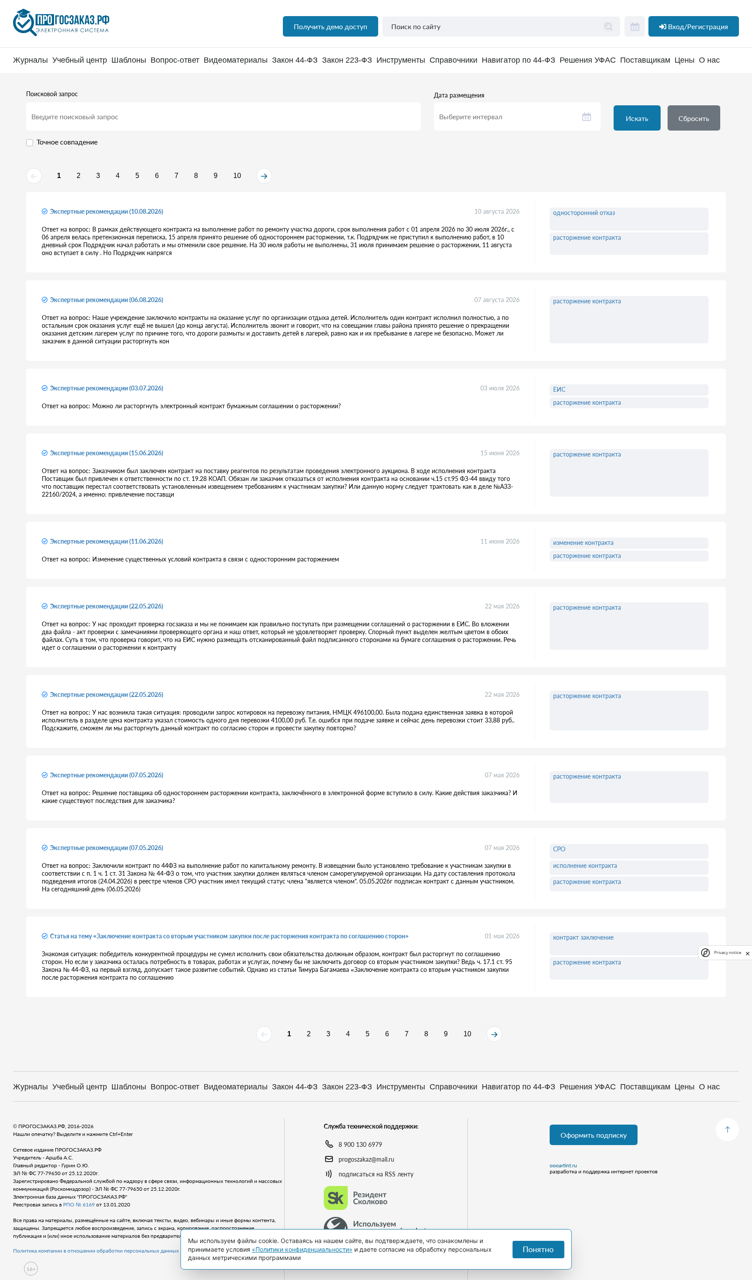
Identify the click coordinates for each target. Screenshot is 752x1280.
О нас (709, 60)
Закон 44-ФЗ (295, 60)
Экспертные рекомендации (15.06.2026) (106, 453)
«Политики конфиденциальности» (302, 1249)
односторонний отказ (584, 212)
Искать (637, 118)
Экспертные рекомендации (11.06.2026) (106, 541)
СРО (559, 849)
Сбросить (693, 118)
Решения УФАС (588, 60)
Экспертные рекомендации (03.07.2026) (106, 388)
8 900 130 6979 (360, 1144)
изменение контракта (583, 542)
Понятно (538, 1249)
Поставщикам (645, 60)
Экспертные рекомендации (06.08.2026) (106, 299)
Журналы (30, 60)
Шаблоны (128, 60)
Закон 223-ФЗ (347, 60)
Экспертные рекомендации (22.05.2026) (106, 606)
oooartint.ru (563, 1165)
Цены (685, 60)
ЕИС (559, 389)
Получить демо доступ (330, 26)
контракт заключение (583, 937)
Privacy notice (727, 952)
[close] (747, 953)
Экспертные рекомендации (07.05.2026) (106, 775)
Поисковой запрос (52, 94)
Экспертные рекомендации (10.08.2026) (106, 211)
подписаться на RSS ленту (376, 1174)
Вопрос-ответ (175, 60)
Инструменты (400, 60)
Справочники (453, 60)
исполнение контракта (585, 865)
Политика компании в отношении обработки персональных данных (96, 1250)
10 (237, 175)
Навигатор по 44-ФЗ (518, 60)
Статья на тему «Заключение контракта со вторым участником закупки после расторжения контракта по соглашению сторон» (229, 936)
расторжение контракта (587, 237)
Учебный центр (79, 60)
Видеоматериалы (236, 60)
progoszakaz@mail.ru (366, 1159)
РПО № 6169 (79, 1204)
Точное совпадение (67, 142)
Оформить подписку (594, 1135)
